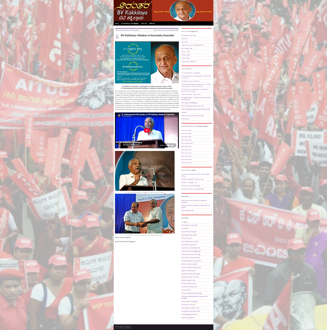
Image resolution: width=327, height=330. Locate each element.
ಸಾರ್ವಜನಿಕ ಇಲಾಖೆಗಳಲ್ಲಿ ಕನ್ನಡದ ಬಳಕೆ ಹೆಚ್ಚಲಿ (191, 293)
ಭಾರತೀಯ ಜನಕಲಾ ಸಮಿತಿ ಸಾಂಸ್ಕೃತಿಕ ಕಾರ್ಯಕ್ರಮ (192, 115)
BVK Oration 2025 (186, 130)
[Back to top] (323, 326)
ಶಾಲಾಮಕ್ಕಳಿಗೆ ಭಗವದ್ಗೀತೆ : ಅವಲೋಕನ (190, 277)
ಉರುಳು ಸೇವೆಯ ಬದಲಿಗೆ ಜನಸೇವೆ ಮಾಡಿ (190, 257)
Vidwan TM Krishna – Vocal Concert (191, 94)
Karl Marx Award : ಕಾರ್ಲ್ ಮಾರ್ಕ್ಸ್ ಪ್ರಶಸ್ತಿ (190, 185)
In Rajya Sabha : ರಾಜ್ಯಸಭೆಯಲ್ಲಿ (188, 61)
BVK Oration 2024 (186, 133)
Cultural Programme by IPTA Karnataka (128, 30)
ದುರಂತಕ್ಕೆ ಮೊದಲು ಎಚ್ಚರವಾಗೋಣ (189, 244)
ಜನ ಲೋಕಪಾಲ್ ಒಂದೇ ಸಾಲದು (188, 304)
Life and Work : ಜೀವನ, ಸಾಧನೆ (188, 35)
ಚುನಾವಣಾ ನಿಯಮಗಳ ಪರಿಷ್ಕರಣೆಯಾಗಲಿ (190, 248)
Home (117, 23)
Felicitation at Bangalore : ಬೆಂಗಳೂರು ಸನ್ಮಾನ (192, 179)
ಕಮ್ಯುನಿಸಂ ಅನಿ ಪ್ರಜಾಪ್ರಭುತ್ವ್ (187, 317)
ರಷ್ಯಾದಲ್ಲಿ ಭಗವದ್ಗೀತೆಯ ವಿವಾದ (188, 280)
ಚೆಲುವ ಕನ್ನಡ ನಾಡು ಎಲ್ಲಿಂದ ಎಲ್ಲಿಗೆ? (189, 225)
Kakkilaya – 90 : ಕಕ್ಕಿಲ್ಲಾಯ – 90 (189, 182)
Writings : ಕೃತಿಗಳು (185, 55)
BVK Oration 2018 (186, 146)
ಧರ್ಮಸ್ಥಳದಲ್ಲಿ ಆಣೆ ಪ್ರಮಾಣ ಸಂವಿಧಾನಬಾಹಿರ (191, 261)
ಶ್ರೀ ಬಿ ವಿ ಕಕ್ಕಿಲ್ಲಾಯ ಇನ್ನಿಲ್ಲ (186, 48)
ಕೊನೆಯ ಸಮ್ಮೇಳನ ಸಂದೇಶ (187, 210)
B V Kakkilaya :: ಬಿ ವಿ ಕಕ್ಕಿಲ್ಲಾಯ (130, 23)
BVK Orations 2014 (186, 159)
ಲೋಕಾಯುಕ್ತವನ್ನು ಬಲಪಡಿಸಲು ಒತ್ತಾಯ (190, 308)
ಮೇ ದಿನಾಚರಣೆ (184, 228)
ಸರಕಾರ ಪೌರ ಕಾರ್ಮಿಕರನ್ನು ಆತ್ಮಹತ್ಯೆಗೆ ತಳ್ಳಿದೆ (191, 251)
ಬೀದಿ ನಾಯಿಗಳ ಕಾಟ (186, 290)
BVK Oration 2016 (186, 153)
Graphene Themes (126, 328)
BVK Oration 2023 (186, 136)
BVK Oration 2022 (186, 140)
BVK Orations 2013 (186, 162)
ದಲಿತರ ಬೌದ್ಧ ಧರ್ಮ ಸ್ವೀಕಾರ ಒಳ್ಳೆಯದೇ (189, 241)
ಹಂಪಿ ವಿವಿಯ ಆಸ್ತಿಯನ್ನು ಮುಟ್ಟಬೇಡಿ (189, 264)
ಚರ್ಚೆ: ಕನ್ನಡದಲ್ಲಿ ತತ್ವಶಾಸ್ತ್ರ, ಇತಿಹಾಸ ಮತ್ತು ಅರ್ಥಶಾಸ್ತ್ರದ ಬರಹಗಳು (195, 109)
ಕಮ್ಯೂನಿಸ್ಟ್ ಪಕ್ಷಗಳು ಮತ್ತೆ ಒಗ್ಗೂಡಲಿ (189, 235)
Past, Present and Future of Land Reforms (165, 30)
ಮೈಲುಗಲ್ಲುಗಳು (184, 42)
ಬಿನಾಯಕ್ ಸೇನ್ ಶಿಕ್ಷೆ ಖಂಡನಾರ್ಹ (188, 283)
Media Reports (185, 119)
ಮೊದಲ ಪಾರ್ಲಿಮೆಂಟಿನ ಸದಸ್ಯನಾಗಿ (188, 231)
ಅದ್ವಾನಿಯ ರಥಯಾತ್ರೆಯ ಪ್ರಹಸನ (188, 270)
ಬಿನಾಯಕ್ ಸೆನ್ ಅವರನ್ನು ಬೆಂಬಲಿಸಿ (189, 286)
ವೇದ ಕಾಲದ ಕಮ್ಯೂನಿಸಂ (186, 238)
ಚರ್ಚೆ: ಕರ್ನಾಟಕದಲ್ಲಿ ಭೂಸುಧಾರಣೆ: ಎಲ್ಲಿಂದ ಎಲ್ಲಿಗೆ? (192, 106)
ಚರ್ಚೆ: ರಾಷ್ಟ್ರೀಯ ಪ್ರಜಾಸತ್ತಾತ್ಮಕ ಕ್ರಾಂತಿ (189, 102)
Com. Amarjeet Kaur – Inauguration (190, 73)
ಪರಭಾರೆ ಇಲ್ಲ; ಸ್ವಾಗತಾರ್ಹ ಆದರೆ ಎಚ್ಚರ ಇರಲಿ (191, 267)
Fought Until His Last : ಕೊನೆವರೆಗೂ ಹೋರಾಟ (192, 45)
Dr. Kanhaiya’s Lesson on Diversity (190, 81)
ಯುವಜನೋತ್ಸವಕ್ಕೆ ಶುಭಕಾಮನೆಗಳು (189, 314)
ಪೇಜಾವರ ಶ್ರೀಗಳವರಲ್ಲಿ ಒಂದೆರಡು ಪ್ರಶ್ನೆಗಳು (190, 273)
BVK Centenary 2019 (187, 143)
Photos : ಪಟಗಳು (185, 58)
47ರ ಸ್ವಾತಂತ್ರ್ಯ (184, 222)
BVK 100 (144, 23)
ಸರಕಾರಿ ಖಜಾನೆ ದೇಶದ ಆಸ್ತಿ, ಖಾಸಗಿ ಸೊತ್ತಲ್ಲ (190, 254)
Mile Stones (184, 38)
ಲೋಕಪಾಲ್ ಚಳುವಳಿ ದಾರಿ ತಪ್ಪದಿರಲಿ (189, 301)
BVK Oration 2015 (186, 156)
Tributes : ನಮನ (185, 51)
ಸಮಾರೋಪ (184, 112)
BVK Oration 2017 (186, 149)
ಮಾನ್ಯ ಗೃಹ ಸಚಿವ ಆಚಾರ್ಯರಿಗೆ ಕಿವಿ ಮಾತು (190, 311)
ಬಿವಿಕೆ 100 (152, 23)
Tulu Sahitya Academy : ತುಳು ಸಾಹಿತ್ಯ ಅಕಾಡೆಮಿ (192, 189)
